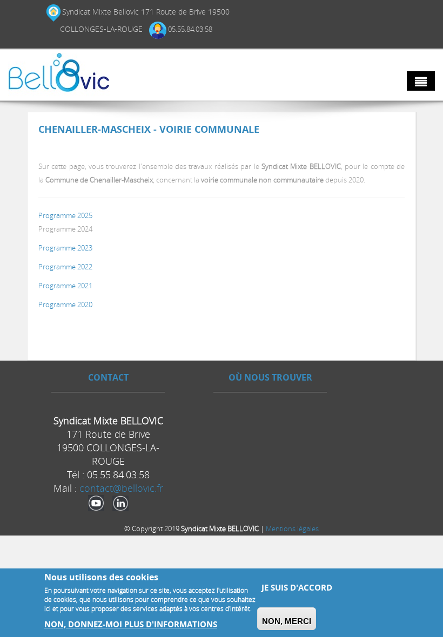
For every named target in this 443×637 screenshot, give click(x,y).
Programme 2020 (65, 304)
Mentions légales (292, 528)
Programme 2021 (65, 285)
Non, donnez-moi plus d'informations (130, 624)
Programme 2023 (65, 248)
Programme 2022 (65, 267)
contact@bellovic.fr (121, 488)
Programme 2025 (65, 215)
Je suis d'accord (296, 587)
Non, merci (286, 621)
